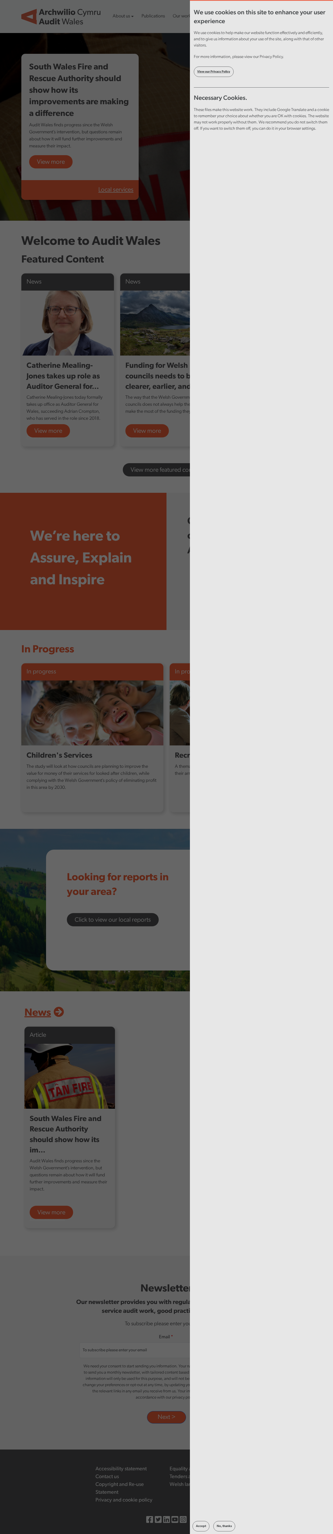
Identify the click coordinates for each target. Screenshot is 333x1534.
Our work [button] (182, 16)
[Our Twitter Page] (158, 1520)
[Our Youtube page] (174, 1520)
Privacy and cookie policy (123, 1500)
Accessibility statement (121, 1469)
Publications (153, 16)
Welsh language (188, 1484)
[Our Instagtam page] (183, 1520)
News (37, 1013)
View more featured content (166, 470)
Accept (201, 1526)
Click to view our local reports (113, 920)
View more (51, 162)
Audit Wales (42, 437)
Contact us (107, 1476)
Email (164, 1337)
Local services (115, 190)
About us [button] (121, 16)
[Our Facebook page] (149, 1520)
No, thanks (224, 1526)
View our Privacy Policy (213, 71)
